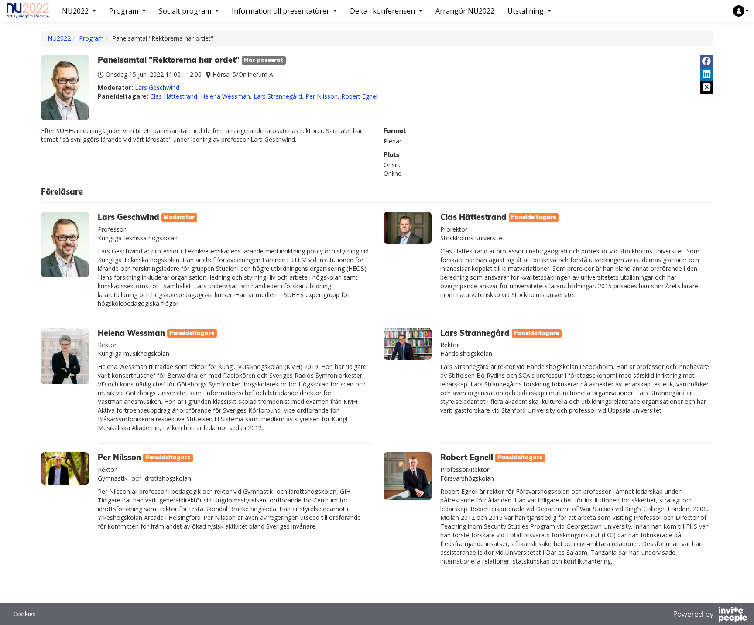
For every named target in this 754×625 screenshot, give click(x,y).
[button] (741, 11)
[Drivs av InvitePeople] (710, 615)
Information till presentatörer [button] (280, 11)
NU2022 (59, 38)
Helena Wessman (225, 96)
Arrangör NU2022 (464, 11)
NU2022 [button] (75, 11)
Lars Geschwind (157, 87)
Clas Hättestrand (173, 96)
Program (91, 38)
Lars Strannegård (278, 96)
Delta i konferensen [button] (382, 11)
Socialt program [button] (185, 11)
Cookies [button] (24, 614)
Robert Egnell (360, 96)
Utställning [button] (525, 11)
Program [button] (123, 11)
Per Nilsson (321, 96)
